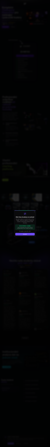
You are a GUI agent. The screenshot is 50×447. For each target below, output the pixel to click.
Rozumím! (25, 234)
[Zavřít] (34, 212)
